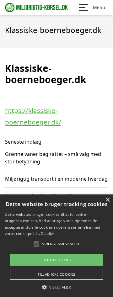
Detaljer (47, 233)
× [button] (107, 200)
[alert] (56, 245)
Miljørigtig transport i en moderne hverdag (56, 178)
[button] (56, 287)
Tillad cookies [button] (56, 259)
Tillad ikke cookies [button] (56, 274)
